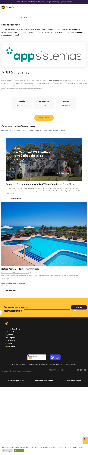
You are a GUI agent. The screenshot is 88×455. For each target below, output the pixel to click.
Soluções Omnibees (13, 332)
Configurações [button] (7, 451)
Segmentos (9, 335)
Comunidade (10, 341)
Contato (8, 343)
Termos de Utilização (73, 380)
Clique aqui (60, 447)
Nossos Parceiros (13, 18)
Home (3, 18)
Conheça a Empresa (44, 117)
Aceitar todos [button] (19, 451)
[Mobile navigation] (83, 7)
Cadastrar (79, 307)
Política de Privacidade (44, 380)
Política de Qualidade (15, 380)
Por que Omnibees (12, 329)
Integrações (10, 338)
